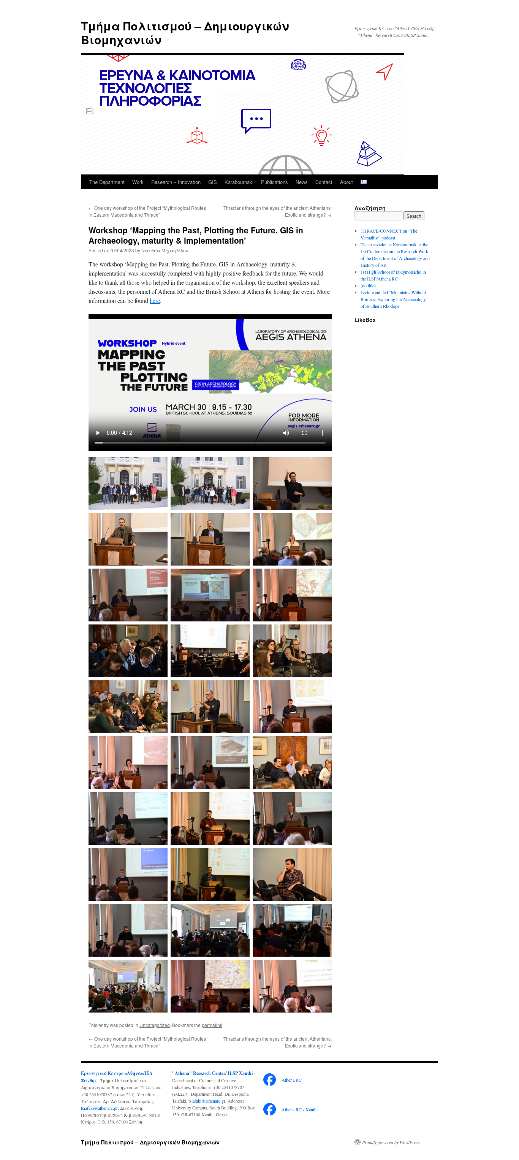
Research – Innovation (176, 181)
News (302, 181)
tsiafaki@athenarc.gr (99, 1108)
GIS (212, 181)
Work (138, 181)
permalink (212, 1025)
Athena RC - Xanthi (300, 1109)
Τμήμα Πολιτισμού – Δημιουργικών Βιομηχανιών (185, 32)
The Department (107, 181)
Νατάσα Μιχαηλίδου (164, 250)
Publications (274, 181)
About (346, 181)
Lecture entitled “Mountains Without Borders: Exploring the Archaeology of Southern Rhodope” (393, 299)
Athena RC (292, 1080)
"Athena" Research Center (198, 1073)
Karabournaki (239, 181)
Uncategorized (154, 1025)
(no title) (368, 285)
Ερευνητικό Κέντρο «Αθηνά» (112, 1073)
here (155, 300)
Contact (323, 181)
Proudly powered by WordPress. (391, 1142)
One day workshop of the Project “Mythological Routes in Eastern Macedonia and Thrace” (147, 211)
